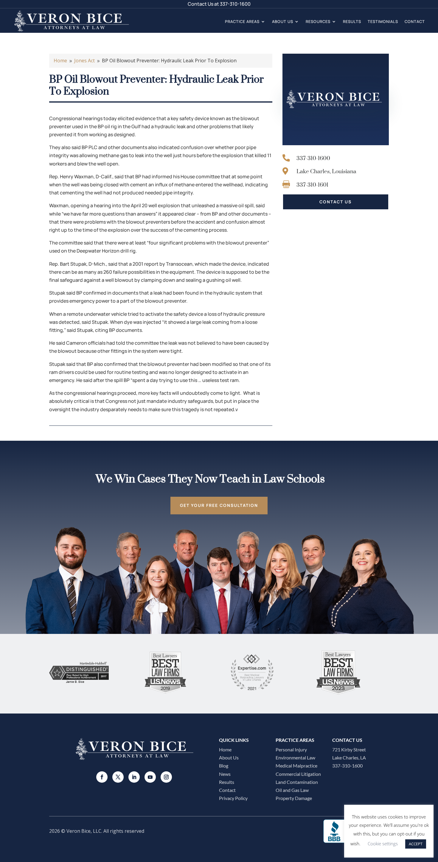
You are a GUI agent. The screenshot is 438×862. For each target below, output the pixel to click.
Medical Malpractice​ (296, 765)
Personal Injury (291, 749)
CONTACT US (335, 202)
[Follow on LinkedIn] (134, 777)
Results (352, 21)
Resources (318, 21)
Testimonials (383, 21)
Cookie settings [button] (383, 843)
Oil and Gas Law (292, 790)
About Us (282, 21)
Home (225, 749)
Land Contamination (297, 782)
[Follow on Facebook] (102, 777)
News (225, 774)
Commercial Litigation (298, 774)
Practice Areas (242, 21)
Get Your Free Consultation (219, 505)
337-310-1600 (235, 4)
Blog (223, 765)
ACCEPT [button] (416, 843)
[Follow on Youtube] (150, 777)
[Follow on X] (118, 777)
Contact (415, 21)
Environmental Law (295, 757)
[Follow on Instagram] (166, 777)
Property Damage (294, 798)
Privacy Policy (233, 798)
